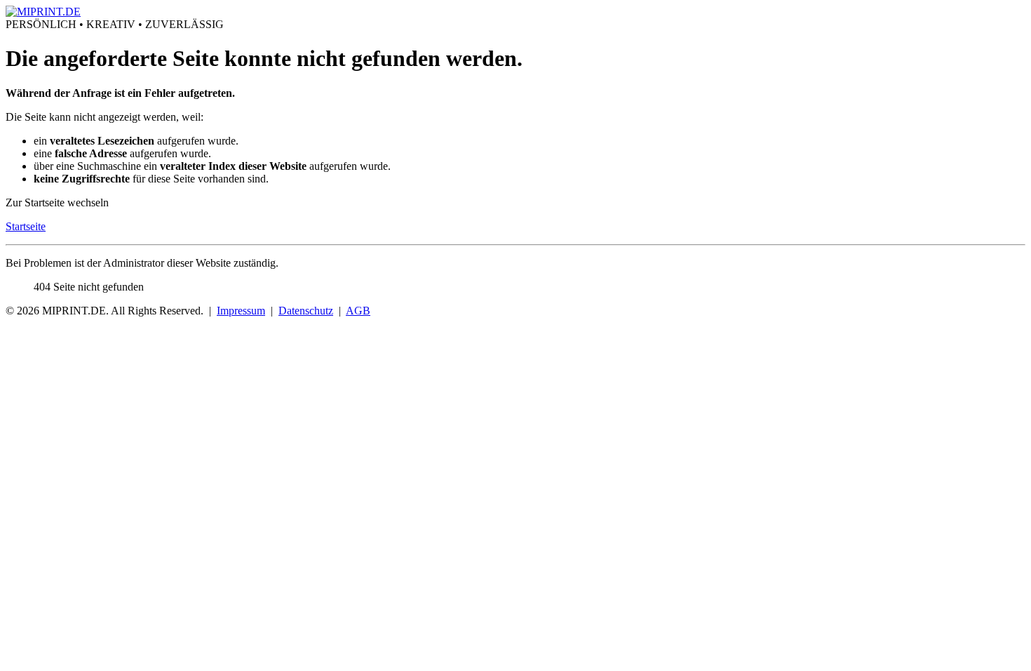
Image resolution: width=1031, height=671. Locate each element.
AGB (358, 311)
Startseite (26, 226)
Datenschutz (305, 311)
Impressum (241, 311)
